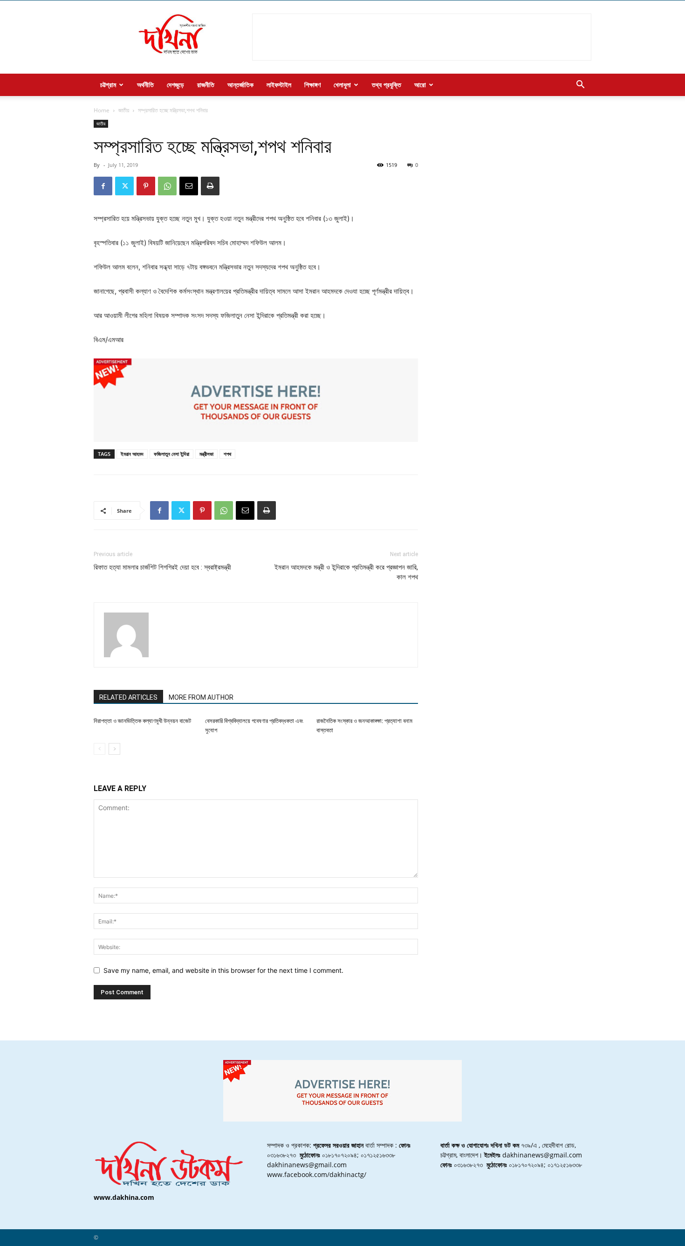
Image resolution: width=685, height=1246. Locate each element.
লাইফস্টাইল (279, 84)
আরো (420, 84)
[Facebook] (103, 186)
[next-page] (114, 749)
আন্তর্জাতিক (240, 84)
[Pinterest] (146, 186)
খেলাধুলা (342, 84)
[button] (580, 85)
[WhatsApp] (167, 186)
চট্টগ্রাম (108, 84)
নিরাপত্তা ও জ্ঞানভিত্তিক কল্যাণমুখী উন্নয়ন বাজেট (142, 720)
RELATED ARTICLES (128, 697)
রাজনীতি (205, 84)
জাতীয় (123, 110)
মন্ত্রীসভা (206, 453)
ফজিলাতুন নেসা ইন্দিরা (171, 453)
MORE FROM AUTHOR (201, 697)
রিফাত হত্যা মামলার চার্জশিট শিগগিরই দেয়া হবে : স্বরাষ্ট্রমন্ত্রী (162, 567)
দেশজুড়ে (175, 84)
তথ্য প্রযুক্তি (386, 84)
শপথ (227, 453)
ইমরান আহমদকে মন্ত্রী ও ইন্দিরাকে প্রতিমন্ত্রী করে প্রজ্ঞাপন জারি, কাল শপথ (346, 572)
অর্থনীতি (145, 84)
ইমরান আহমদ (132, 453)
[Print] (210, 186)
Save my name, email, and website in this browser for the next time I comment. (223, 970)
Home (102, 110)
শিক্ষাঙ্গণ (312, 84)
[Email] (188, 186)
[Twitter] (124, 186)
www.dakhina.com (124, 1197)
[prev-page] (99, 749)
